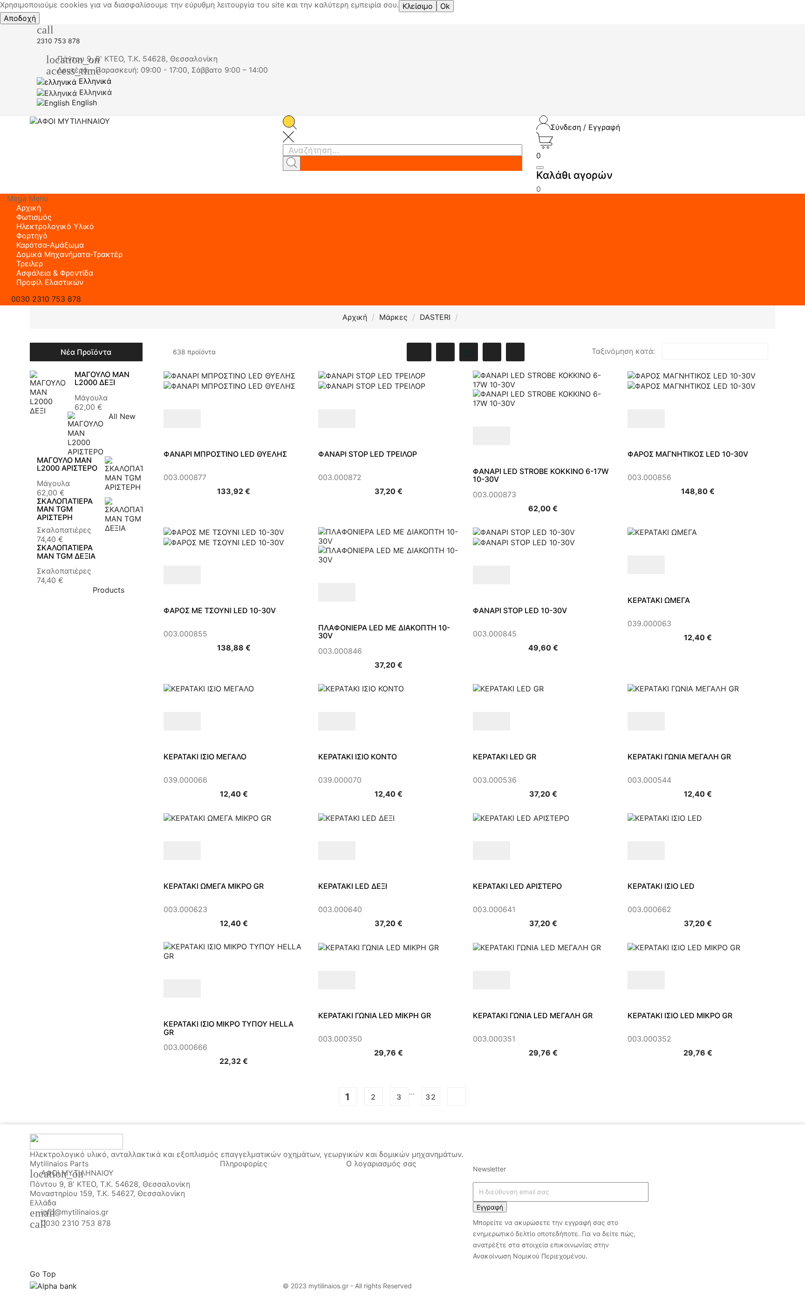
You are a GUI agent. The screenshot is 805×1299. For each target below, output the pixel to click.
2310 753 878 (58, 41)
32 (431, 1097)
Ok (445, 6)
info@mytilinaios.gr (75, 1212)
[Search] (291, 163)
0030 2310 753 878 (76, 1223)
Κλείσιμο (417, 6)
